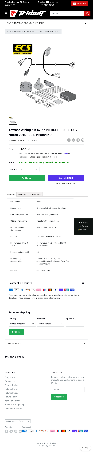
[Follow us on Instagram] (15, 431)
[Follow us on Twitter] (11, 431)
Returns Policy (11, 393)
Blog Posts (10, 377)
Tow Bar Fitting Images (15, 404)
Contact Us (10, 381)
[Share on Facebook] (69, 140)
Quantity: (13, 169)
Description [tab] (11, 194)
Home (9, 31)
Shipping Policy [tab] (35, 194)
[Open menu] (6, 13)
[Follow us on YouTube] (20, 431)
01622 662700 (47, 5)
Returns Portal (11, 389)
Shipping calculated (38, 157)
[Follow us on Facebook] (6, 431)
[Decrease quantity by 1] (21, 169)
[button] (83, 226)
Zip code (70, 318)
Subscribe (81, 3)
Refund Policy (14, 343)
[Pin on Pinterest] (73, 140)
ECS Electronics (16, 140)
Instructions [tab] (22, 194)
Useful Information (13, 408)
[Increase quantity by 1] (36, 169)
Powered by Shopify (47, 446)
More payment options (66, 183)
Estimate (16, 332)
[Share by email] (82, 140)
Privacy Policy (11, 385)
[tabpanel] (46, 235)
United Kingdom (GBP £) (15, 421)
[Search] (87, 13)
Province (41, 318)
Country (12, 318)
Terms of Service (12, 401)
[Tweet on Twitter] (78, 140)
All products (18, 31)
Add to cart (27, 178)
